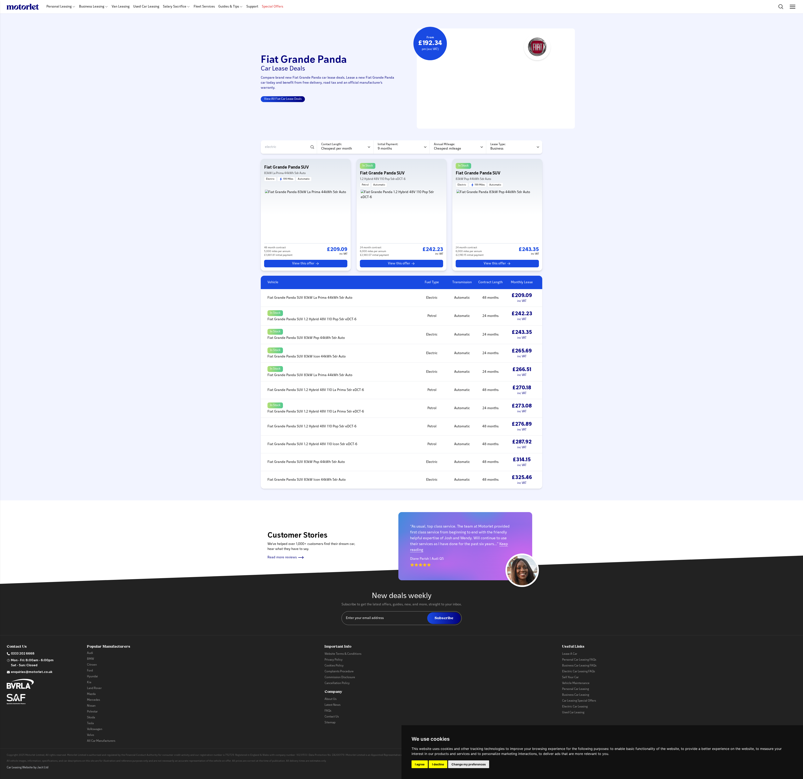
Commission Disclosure (340, 677)
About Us (330, 699)
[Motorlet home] (23, 7)
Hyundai (92, 676)
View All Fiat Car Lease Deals (283, 99)
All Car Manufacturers (101, 741)
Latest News (332, 705)
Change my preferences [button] (468, 764)
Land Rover (94, 688)
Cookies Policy (334, 665)
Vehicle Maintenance (575, 683)
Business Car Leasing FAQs (579, 665)
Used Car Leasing (146, 6)
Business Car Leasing (575, 695)
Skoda (91, 717)
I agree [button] (420, 764)
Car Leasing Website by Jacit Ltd (27, 767)
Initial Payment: (388, 144)
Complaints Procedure (339, 671)
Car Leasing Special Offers (579, 700)
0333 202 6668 (23, 653)
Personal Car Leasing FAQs (579, 659)
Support (252, 6)
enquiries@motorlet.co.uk (31, 672)
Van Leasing (121, 6)
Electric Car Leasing (575, 706)
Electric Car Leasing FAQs (578, 671)
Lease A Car (569, 654)
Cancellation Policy (337, 683)
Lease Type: (498, 144)
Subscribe (444, 618)
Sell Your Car (570, 677)
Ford (90, 670)
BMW (90, 659)
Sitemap (330, 722)
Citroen (92, 664)
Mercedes (93, 700)
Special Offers (272, 6)
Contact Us (332, 716)
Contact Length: (331, 144)
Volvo (90, 735)
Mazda (91, 694)
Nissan (91, 705)
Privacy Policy (334, 659)
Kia (89, 682)
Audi (90, 653)
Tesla (90, 723)
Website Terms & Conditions (343, 654)
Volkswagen (94, 729)
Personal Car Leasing (575, 689)
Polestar (92, 711)
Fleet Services (204, 6)
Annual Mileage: (444, 144)
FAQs (328, 710)
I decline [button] (438, 764)
